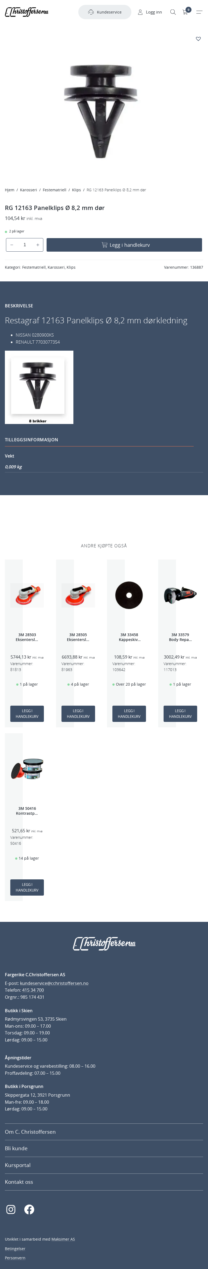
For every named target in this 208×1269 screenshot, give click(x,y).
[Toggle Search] (173, 12)
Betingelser (15, 1248)
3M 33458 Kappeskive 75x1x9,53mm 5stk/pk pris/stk (129, 637)
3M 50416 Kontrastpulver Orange (27, 811)
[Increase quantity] (38, 245)
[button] (199, 38)
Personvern (15, 1257)
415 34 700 (33, 990)
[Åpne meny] (199, 12)
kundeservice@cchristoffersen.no (54, 983)
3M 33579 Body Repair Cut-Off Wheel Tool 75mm (180, 637)
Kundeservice (109, 12)
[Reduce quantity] (12, 245)
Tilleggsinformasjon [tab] (31, 440)
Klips (76, 189)
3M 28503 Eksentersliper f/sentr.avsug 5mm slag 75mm (27, 637)
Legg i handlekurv (130, 245)
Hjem (9, 189)
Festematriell (54, 189)
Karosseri (28, 189)
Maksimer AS (63, 1239)
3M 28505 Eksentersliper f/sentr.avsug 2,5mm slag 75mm (78, 637)
